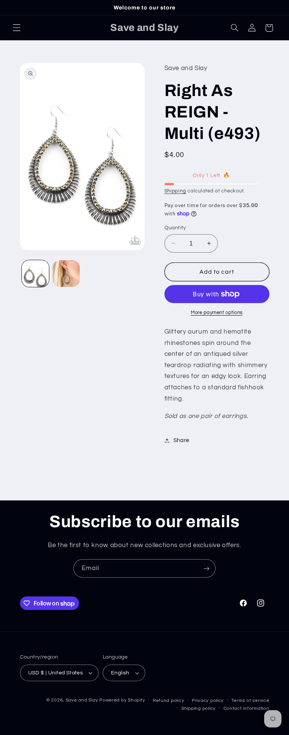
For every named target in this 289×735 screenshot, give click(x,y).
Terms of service (250, 700)
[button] (16, 28)
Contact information (246, 708)
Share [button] (181, 440)
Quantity (175, 227)
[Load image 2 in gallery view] (66, 273)
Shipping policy (198, 708)
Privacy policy (208, 700)
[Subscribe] (206, 568)
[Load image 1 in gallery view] (35, 273)
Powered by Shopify (122, 700)
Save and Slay (82, 700)
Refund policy (168, 700)
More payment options (217, 312)
